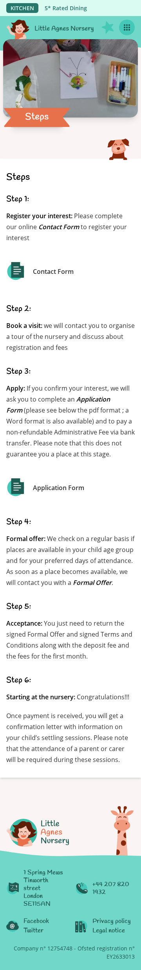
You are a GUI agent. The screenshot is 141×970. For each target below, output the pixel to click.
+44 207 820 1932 (110, 888)
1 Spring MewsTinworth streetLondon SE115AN (43, 888)
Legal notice (108, 931)
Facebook (36, 921)
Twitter (33, 931)
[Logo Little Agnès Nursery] (50, 27)
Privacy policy (111, 921)
